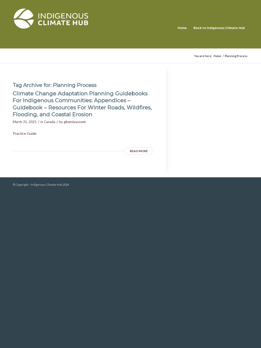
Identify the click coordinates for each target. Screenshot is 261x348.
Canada (49, 122)
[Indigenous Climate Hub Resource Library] (51, 27)
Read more (139, 151)
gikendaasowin (75, 122)
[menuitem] (182, 27)
